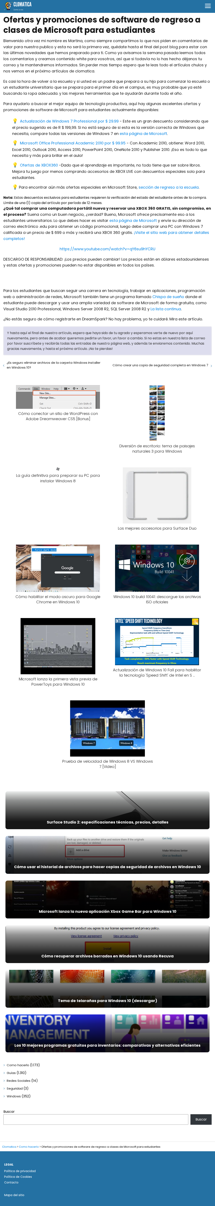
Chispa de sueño (168, 296)
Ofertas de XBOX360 (39, 165)
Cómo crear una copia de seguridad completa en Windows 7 (160, 365)
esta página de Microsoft (143, 133)
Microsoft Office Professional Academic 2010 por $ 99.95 (73, 143)
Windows (14, 1096)
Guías (11, 1073)
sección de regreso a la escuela (169, 187)
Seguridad (15, 1088)
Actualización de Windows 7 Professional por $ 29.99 (69, 121)
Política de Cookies (18, 1177)
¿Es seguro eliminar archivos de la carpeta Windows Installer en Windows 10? (53, 365)
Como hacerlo (18, 1065)
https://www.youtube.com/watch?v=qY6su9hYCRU (107, 249)
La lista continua (166, 309)
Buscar (9, 1111)
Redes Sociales (18, 1080)
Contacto (11, 1182)
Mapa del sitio (14, 1195)
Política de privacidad (20, 1171)
